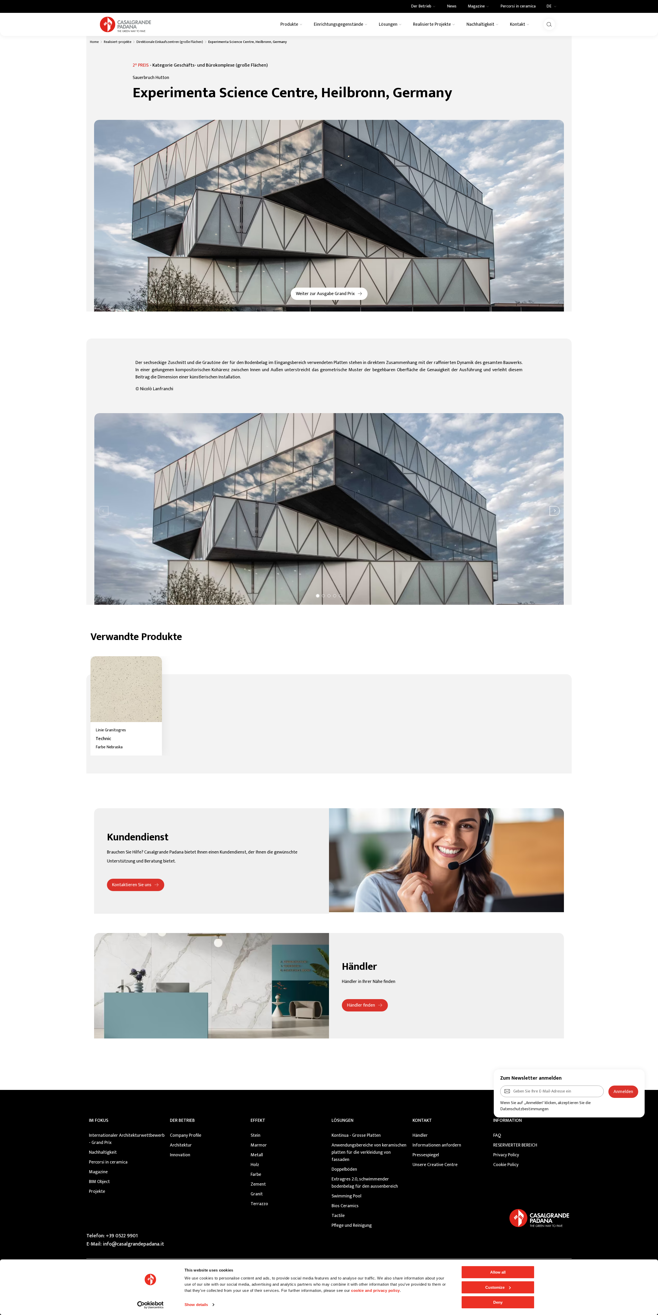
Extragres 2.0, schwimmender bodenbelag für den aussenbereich (365, 1183)
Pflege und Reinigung (352, 1225)
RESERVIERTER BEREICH (515, 1145)
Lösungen (342, 1120)
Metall (257, 1155)
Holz (255, 1164)
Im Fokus (98, 1120)
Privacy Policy (506, 1155)
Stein (255, 1135)
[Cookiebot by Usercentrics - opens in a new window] (150, 1305)
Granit (257, 1194)
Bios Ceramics (345, 1206)
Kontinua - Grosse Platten (356, 1135)
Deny (497, 1302)
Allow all (498, 1272)
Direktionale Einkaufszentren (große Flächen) (169, 42)
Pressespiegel (426, 1155)
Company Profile (185, 1135)
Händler (420, 1135)
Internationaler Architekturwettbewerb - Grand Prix (126, 1139)
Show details (196, 1304)
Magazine (98, 1172)
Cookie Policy (505, 1164)
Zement (258, 1184)
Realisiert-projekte (117, 42)
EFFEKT (258, 1120)
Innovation (180, 1155)
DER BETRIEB (182, 1120)
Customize (495, 1287)
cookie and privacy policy (375, 1290)
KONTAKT (422, 1120)
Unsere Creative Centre (435, 1164)
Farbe (256, 1174)
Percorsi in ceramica (108, 1162)
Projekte (97, 1191)
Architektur (181, 1145)
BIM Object (99, 1181)
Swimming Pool (346, 1196)
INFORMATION (507, 1120)
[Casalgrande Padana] (125, 24)
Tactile (338, 1215)
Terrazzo (259, 1203)
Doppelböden (344, 1169)
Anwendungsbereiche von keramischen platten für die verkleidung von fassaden (369, 1152)
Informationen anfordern (437, 1145)
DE (548, 6)
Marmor (259, 1145)
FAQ (497, 1135)
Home (94, 42)
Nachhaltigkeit (103, 1152)
